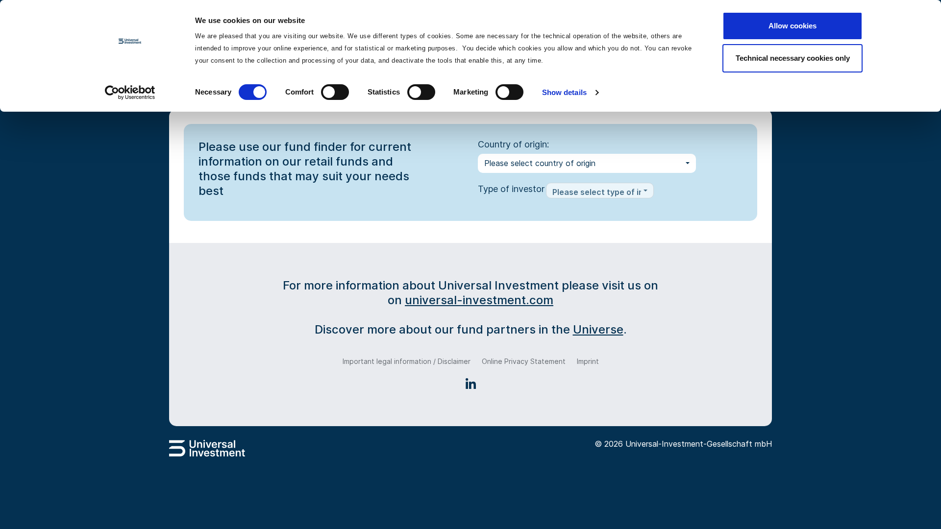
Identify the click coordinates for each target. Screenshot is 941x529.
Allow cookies (792, 26)
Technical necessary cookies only (793, 58)
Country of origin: (513, 144)
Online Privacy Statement (524, 361)
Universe (598, 329)
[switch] (335, 92)
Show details (564, 92)
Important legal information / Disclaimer (406, 361)
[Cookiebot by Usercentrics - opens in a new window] (130, 92)
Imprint (588, 361)
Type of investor (511, 189)
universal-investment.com (479, 300)
